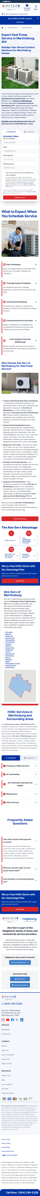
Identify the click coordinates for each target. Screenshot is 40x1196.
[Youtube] (7, 1019)
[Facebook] (12, 1019)
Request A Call (20, 197)
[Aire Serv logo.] (10, 919)
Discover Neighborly (18, 962)
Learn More (20, 581)
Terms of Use (6, 1139)
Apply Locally (7, 1063)
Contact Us (6, 1059)
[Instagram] (3, 1019)
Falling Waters (10, 640)
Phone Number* (8, 155)
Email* (5, 147)
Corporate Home (8, 1093)
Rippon (7, 661)
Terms (25, 183)
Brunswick (9, 632)
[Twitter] (17, 1019)
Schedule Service (27, 9)
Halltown (8, 646)
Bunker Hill (9, 636)
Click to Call (9, 540)
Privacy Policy (6, 1143)
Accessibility (6, 1147)
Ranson (7, 658)
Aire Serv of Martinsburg (22, 101)
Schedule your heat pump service (14, 121)
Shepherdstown (10, 665)
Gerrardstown (10, 642)
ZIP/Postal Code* (8, 164)
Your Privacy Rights (11, 1155)
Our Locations (7, 1084)
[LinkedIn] (21, 1019)
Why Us (4, 1046)
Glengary (8, 644)
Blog (3, 1080)
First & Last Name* (9, 138)
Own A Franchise (8, 1055)
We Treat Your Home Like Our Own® (10, 555)
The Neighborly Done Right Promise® (26, 540)
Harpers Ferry (9, 648)
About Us (5, 1050)
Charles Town (10, 638)
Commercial (30, 132)
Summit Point (9, 667)
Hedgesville (9, 650)
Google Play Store (21, 985)
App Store (21, 979)
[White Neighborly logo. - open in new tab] (6, 1)
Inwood (7, 652)
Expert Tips (6, 1075)
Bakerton (8, 634)
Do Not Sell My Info (8, 1151)
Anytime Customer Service (26, 555)
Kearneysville (9, 654)
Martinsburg (9, 656)
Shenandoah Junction (12, 663)
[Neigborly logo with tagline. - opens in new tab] (30, 919)
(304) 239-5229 (13, 1003)
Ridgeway (8, 660)
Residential (12, 132)
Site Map (5, 1089)
